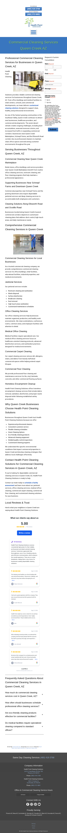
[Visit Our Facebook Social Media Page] (27, 804)
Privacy (33, 825)
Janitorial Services (17, 746)
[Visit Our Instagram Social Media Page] (31, 804)
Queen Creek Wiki (21, 748)
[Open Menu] (33, 32)
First (46, 70)
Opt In (48, 100)
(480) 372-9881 (33, 14)
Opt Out (49, 102)
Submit (53, 129)
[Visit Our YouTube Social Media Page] (39, 804)
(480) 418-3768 (33, 9)
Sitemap (33, 823)
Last (55, 70)
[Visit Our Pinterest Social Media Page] (35, 804)
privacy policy (51, 118)
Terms (33, 828)
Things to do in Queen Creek (31, 748)
